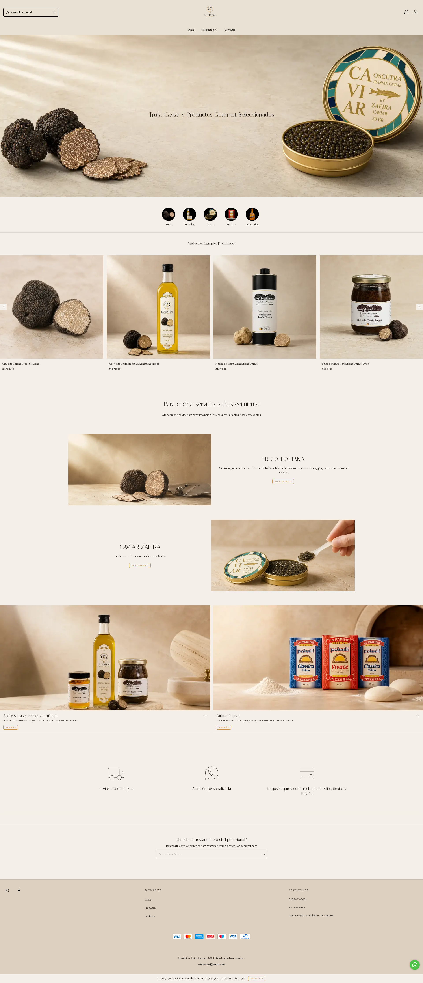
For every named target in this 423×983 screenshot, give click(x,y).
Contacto (229, 30)
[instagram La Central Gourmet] (7, 890)
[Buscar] (54, 12)
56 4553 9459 (297, 907)
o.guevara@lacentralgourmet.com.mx (311, 915)
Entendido (256, 978)
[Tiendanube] (211, 965)
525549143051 (298, 899)
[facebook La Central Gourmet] (19, 890)
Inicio (191, 30)
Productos (208, 30)
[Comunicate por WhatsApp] (415, 965)
